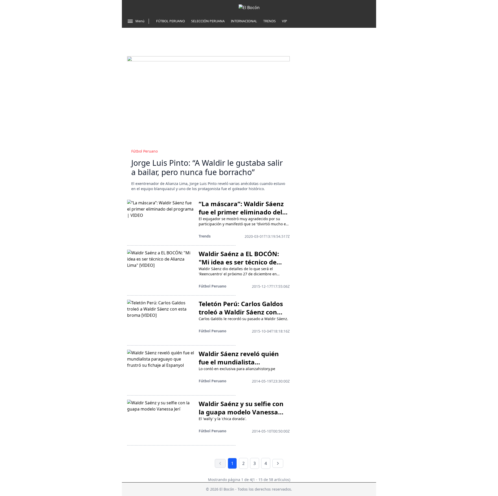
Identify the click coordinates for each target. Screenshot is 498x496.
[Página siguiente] (277, 463)
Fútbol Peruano (170, 21)
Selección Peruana (208, 21)
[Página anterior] (220, 463)
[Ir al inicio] (249, 7)
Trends (269, 21)
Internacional (244, 21)
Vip (284, 21)
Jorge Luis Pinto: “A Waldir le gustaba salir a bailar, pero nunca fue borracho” (207, 167)
